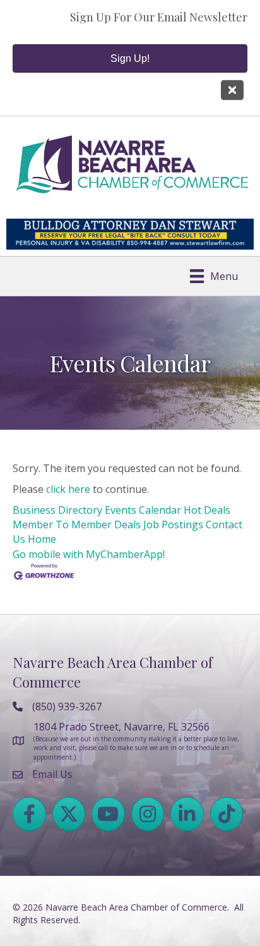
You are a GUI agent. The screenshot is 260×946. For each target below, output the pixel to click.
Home (42, 539)
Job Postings (173, 524)
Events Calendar (143, 510)
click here (68, 489)
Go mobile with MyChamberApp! (89, 554)
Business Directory (57, 510)
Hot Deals (207, 510)
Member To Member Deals (77, 524)
